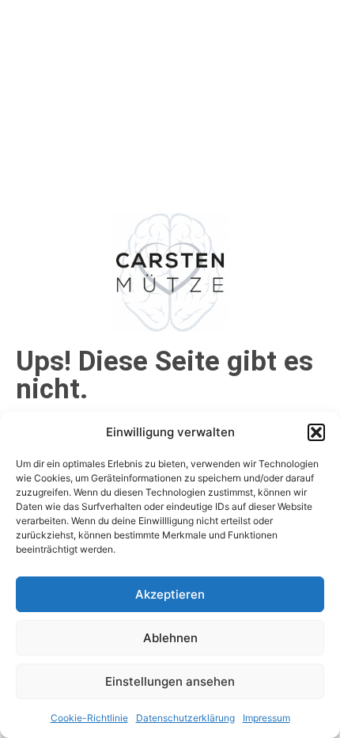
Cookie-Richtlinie (89, 718)
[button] (316, 432)
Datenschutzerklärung (185, 718)
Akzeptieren (170, 594)
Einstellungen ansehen (170, 681)
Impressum (266, 718)
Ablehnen (170, 637)
